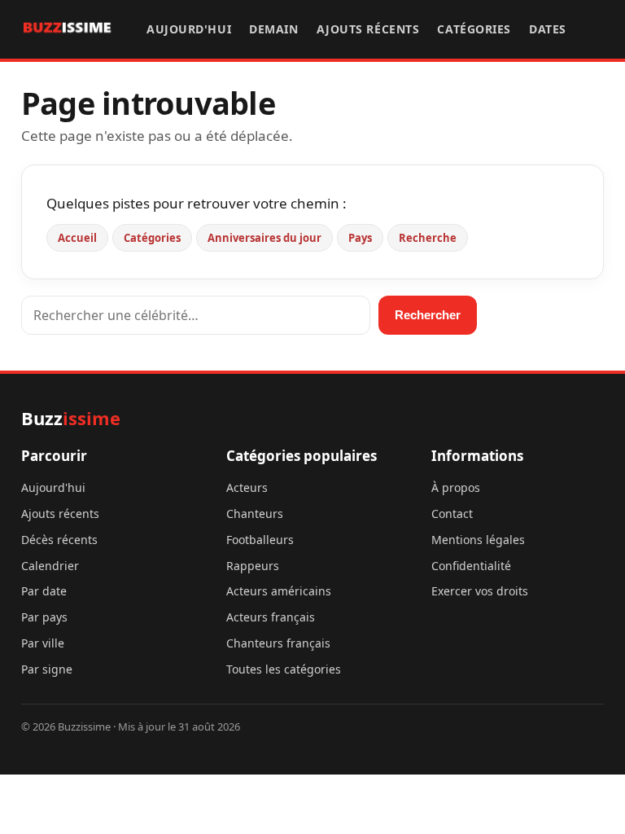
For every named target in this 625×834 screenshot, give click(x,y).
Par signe (46, 669)
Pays (360, 237)
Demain (273, 29)
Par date (44, 591)
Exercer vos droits (479, 591)
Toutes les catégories (283, 669)
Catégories (474, 29)
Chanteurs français (278, 643)
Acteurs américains (278, 591)
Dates (547, 29)
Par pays (44, 617)
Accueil (77, 237)
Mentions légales (478, 539)
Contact (452, 513)
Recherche (428, 237)
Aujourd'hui (188, 29)
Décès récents (59, 539)
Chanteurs (254, 513)
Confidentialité (471, 565)
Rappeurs (252, 565)
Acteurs (247, 487)
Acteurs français (270, 617)
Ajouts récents (368, 29)
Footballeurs (260, 539)
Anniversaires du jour (264, 237)
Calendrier (50, 565)
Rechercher (428, 315)
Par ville (42, 643)
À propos (455, 487)
